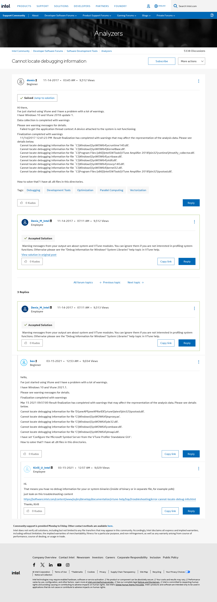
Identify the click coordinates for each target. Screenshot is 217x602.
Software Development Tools (82, 50)
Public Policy (170, 557)
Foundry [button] (120, 6)
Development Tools (59, 190)
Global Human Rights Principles (130, 584)
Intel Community (20, 50)
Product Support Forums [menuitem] (96, 15)
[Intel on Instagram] (68, 565)
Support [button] (43, 6)
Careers (110, 557)
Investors (97, 557)
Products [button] (24, 6)
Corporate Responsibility (132, 557)
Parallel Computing (111, 190)
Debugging (33, 190)
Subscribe (162, 61)
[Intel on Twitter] (42, 565)
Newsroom (83, 557)
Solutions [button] (61, 6)
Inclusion (155, 557)
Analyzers (106, 50)
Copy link (166, 261)
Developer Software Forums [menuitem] (59, 15)
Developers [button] (82, 6)
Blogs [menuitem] (145, 15)
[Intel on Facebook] (34, 565)
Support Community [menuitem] (14, 15)
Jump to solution (39, 98)
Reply (191, 203)
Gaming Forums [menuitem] (125, 15)
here (110, 526)
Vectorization (138, 190)
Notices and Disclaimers (149, 581)
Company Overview (44, 557)
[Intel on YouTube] (59, 565)
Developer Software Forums (48, 50)
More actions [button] (188, 61)
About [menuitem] (35, 15)
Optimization (85, 190)
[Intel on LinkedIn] (51, 565)
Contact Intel (66, 557)
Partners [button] (102, 6)
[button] (198, 81)
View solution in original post (39, 254)
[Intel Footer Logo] (16, 572)
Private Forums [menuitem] (165, 15)
